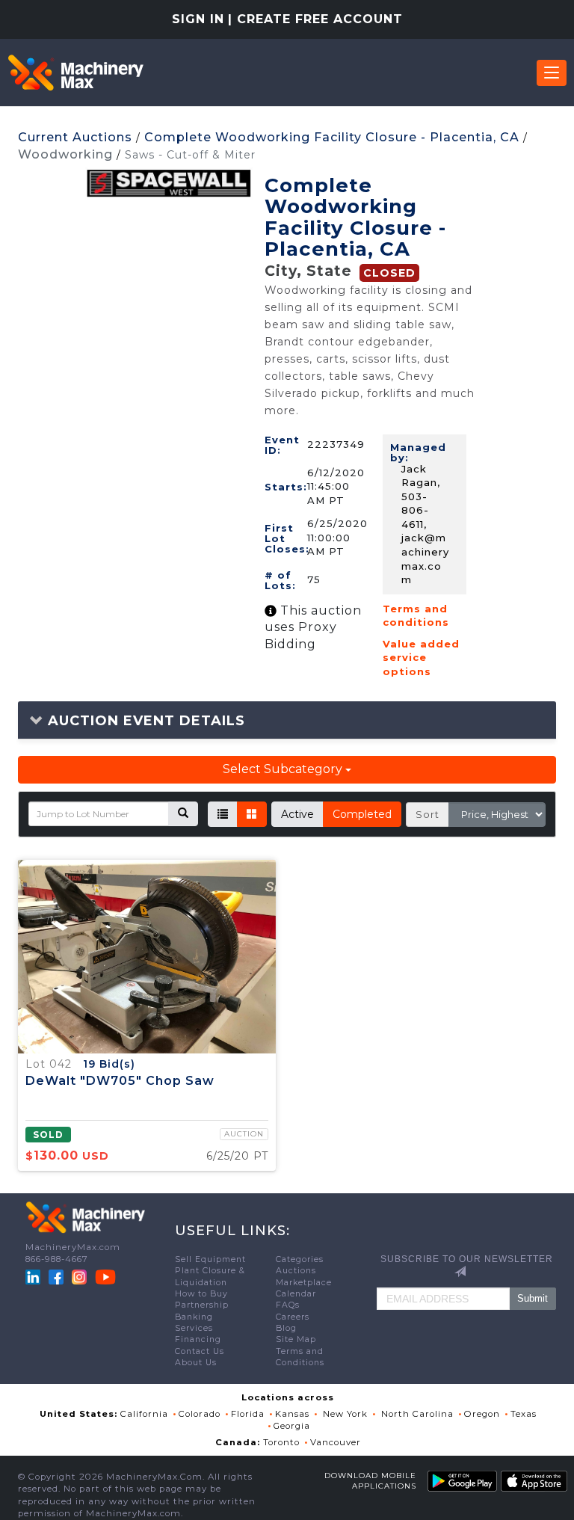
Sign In (198, 19)
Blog (286, 1328)
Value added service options (421, 657)
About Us (196, 1362)
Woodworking (65, 154)
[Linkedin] (34, 1276)
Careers (292, 1317)
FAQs (288, 1305)
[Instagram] (81, 1276)
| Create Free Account (315, 19)
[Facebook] (56, 1276)
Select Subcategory (284, 769)
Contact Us (199, 1351)
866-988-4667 (56, 1259)
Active (297, 814)
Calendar (296, 1294)
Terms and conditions (416, 616)
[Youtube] (105, 1276)
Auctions (296, 1271)
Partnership (202, 1305)
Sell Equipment (210, 1259)
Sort (427, 814)
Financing (198, 1339)
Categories (300, 1259)
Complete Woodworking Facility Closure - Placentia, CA (331, 137)
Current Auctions (75, 137)
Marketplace (304, 1282)
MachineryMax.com (72, 1247)
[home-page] (75, 72)
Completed (362, 814)
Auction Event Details (144, 721)
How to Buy (201, 1294)
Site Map (296, 1339)
